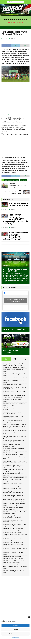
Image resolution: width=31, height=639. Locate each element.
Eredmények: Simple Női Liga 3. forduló (12, 483)
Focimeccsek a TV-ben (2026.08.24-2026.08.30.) (14, 469)
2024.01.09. (5, 209)
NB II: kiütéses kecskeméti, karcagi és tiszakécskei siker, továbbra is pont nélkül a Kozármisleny (13, 473)
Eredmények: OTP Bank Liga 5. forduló (12, 488)
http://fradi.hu (9, 115)
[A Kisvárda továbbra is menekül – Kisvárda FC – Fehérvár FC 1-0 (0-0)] (5, 234)
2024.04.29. (5, 243)
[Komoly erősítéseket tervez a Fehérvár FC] (5, 204)
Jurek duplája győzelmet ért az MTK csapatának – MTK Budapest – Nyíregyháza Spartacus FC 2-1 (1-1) (15, 432)
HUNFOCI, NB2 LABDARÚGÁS (14, 329)
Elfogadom (15, 625)
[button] (28, 617)
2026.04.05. (5, 227)
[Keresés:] (15, 1)
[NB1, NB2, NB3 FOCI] (15, 15)
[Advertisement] (15, 97)
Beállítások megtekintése (15, 633)
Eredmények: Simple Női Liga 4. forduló (12, 384)
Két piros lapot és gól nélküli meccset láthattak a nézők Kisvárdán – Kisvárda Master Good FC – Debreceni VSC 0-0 (15, 426)
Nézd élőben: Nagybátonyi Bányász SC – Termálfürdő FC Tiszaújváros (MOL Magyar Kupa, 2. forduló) (15, 534)
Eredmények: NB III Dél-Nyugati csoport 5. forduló (15, 270)
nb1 (17, 180)
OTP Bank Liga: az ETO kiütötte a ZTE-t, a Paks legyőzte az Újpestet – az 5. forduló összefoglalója (15, 479)
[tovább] (5, 282)
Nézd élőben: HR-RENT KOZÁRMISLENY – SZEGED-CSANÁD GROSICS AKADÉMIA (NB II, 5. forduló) (15, 566)
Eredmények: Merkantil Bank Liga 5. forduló (14, 486)
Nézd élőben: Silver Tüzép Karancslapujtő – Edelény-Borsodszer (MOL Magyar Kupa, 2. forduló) (13, 544)
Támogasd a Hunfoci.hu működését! (12, 351)
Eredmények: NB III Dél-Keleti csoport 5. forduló (15, 378)
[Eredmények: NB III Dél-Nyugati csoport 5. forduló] (15, 259)
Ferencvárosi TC (9, 180)
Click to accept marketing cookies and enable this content (16, 300)
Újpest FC (23, 180)
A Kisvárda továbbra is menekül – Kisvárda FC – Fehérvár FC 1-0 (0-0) (15, 236)
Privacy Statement (15, 637)
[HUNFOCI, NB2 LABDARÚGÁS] (15, 319)
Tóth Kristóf (13, 38)
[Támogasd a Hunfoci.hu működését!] (15, 341)
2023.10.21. (5, 38)
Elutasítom (15, 629)
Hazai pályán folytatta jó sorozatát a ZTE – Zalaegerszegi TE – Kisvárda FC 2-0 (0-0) (15, 219)
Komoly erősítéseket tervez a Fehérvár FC (18, 204)
